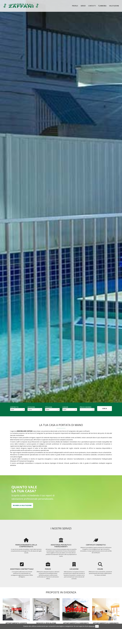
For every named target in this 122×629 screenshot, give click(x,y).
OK (97, 626)
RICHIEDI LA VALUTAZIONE (22, 505)
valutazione (114, 6)
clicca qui (92, 626)
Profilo (75, 6)
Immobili (103, 6)
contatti (92, 6)
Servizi (83, 6)
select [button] (23, 409)
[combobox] (16, 409)
